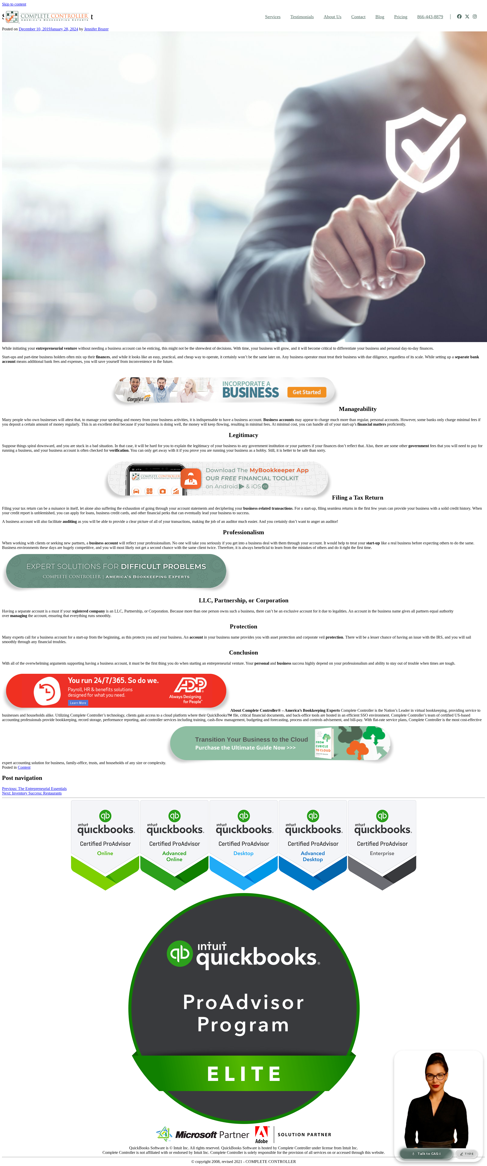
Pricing (400, 16)
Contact (358, 16)
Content (24, 767)
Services (273, 16)
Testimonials (302, 16)
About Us (332, 16)
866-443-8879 (430, 16)
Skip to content (14, 4)
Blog (379, 16)
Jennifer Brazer (96, 29)
